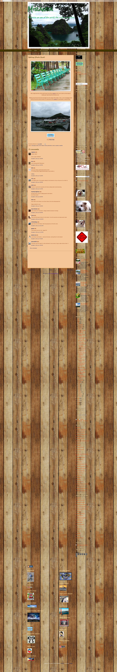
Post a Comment (33, 248)
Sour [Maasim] (81, 350)
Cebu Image (78, 445)
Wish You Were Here (80, 486)
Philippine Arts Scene (80, 513)
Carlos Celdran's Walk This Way (82, 506)
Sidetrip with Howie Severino (82, 509)
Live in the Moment (44, 50)
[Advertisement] (50, 259)
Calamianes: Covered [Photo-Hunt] (82, 376)
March (79, 392)
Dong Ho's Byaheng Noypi (81, 464)
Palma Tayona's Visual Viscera (82, 484)
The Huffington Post (80, 438)
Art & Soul (78, 443)
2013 (78, 319)
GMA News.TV (79, 528)
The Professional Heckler (81, 429)
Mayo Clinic (78, 533)
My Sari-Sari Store (79, 481)
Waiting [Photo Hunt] (36, 57)
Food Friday (78, 451)
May (79, 388)
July (79, 384)
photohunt (50, 145)
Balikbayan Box (79, 522)
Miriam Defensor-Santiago (81, 504)
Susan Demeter (34, 208)
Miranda (40, 9)
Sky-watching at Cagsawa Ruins (84, 304)
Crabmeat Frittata (82, 348)
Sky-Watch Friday (79, 459)
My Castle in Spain (79, 447)
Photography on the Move (81, 468)
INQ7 (77, 531)
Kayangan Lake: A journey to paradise (82, 354)
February (80, 393)
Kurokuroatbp (79, 475)
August (80, 382)
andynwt (62, 663)
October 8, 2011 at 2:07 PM (37, 165)
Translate (85, 85)
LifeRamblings (34, 222)
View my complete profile (81, 73)
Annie (32, 199)
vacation (57, 145)
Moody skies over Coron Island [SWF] (82, 364)
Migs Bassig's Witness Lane (82, 488)
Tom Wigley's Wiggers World (82, 466)
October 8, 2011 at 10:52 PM (37, 225)
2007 (78, 404)
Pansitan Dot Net (79, 520)
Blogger (71, 663)
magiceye (33, 152)
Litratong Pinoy (79, 461)
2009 (78, 400)
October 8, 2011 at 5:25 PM (37, 188)
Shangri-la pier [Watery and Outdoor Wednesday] (84, 284)
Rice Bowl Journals (80, 524)
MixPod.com (85, 420)
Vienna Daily (78, 477)
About (35, 50)
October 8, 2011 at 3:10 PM (37, 175)
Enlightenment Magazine (81, 517)
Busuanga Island (35, 145)
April (79, 390)
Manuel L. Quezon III (80, 500)
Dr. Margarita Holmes (80, 502)
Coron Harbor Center (43, 145)
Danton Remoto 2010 (80, 432)
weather (61, 145)
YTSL (32, 178)
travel (53, 145)
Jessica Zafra (78, 497)
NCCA (77, 526)
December (80, 324)
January (80, 395)
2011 (78, 323)
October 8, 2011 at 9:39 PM (37, 212)
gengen (32, 228)
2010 (78, 398)
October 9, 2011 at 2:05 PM (37, 245)
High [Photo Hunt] (82, 340)
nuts (32, 161)
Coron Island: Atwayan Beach (82, 343)
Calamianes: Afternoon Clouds (82, 346)
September (80, 380)
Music (77, 420)
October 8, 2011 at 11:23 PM (37, 232)
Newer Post (31, 270)
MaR (32, 168)
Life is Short (78, 479)
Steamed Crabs (81, 367)
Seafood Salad (84, 293)
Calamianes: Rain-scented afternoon (82, 331)
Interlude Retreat (79, 515)
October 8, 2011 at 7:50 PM (37, 206)
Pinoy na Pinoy (79, 436)
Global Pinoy (78, 511)
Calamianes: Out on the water (82, 370)
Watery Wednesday (80, 449)
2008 (78, 402)
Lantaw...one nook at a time (81, 434)
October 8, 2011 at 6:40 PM (37, 196)
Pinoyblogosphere (79, 537)
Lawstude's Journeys (80, 470)
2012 (78, 321)
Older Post (70, 270)
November (80, 326)
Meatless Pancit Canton (81, 335)
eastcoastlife (34, 241)
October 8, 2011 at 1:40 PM (37, 158)
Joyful (32, 185)
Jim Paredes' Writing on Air (81, 490)
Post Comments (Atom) (53, 273)
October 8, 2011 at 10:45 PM (37, 219)
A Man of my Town (80, 472)
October (80, 328)
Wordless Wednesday (80, 457)
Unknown (79, 72)
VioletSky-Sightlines (35, 191)
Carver (32, 215)
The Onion (78, 535)
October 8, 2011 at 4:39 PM (37, 182)
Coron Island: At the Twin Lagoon (82, 338)
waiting (32, 173)
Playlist (80, 420)
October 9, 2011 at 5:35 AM (37, 238)
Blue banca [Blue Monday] (81, 373)
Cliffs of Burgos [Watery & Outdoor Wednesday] (85, 271)
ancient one (33, 235)
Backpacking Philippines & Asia (82, 440)
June (79, 386)
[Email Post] (45, 144)
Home (30, 50)
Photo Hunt (78, 427)
